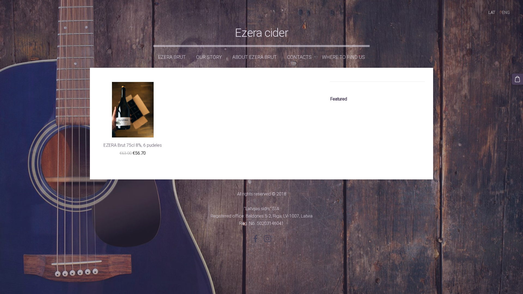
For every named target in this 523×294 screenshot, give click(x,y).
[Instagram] (267, 238)
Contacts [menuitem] (299, 57)
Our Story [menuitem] (209, 57)
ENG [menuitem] (506, 12)
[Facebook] (255, 238)
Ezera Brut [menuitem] (172, 57)
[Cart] (517, 79)
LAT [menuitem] (491, 12)
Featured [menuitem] (338, 99)
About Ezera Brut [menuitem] (254, 57)
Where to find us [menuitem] (343, 57)
